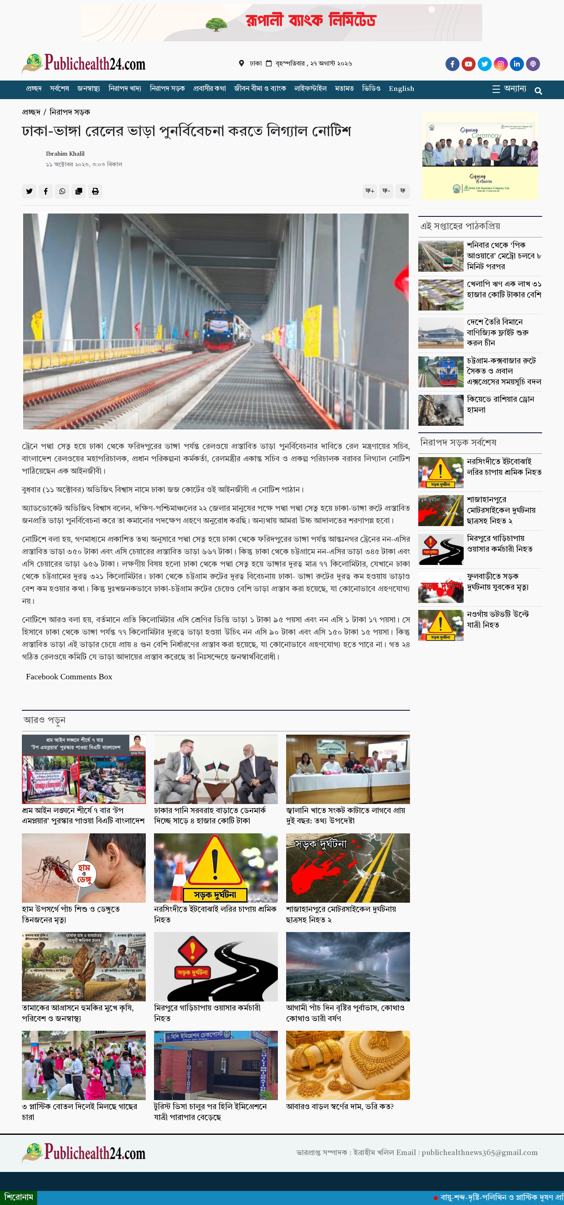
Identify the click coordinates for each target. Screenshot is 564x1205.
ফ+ (369, 191)
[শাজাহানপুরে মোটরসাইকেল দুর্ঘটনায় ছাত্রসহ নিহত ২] (348, 868)
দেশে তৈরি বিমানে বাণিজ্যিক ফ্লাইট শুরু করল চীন (497, 333)
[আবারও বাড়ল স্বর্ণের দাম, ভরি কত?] (348, 1065)
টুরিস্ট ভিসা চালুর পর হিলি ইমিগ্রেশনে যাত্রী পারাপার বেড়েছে (210, 1112)
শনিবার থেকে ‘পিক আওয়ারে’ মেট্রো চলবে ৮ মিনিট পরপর (504, 256)
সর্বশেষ (59, 89)
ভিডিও (371, 89)
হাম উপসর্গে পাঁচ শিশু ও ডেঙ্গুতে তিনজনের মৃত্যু (71, 915)
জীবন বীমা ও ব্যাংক (260, 89)
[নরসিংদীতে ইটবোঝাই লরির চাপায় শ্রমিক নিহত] (216, 868)
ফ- (386, 191)
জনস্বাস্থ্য (88, 89)
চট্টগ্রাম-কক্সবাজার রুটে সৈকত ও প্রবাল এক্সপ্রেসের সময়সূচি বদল (504, 372)
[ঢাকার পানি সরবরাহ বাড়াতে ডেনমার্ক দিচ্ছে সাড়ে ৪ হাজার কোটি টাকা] (216, 769)
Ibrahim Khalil (65, 154)
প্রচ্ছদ (34, 89)
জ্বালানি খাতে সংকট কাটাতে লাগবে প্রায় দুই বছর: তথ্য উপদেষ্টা (345, 816)
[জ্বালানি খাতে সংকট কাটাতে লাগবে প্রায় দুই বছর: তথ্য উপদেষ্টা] (348, 769)
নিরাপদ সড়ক (167, 89)
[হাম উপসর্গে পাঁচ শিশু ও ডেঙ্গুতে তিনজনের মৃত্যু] (84, 868)
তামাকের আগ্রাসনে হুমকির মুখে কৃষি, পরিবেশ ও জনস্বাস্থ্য (78, 1014)
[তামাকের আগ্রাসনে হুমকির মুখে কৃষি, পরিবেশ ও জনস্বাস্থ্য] (84, 966)
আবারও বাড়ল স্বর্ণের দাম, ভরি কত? (340, 1107)
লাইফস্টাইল (310, 89)
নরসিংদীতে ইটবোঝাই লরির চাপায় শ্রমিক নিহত (215, 915)
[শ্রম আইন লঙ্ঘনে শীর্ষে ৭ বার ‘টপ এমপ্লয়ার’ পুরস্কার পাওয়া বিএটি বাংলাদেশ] (84, 769)
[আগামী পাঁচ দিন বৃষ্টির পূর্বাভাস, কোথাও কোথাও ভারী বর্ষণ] (348, 966)
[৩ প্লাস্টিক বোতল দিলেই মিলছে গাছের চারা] (84, 1065)
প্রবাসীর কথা (209, 89)
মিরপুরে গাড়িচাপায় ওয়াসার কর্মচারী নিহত (207, 1014)
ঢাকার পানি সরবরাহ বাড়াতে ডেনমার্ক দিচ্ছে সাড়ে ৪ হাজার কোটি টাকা (210, 816)
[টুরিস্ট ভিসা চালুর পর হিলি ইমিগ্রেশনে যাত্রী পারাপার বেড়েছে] (216, 1065)
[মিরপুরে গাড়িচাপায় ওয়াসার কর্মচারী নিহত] (216, 966)
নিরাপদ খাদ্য (125, 89)
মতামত (344, 89)
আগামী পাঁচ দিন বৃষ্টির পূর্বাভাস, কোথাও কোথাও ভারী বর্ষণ (345, 1014)
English (402, 89)
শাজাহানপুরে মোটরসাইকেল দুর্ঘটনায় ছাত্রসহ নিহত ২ (341, 915)
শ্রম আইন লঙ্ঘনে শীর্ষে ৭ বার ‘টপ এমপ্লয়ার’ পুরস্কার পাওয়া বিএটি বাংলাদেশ (83, 816)
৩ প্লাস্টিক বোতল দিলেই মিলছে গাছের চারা (79, 1112)
